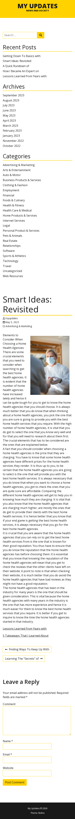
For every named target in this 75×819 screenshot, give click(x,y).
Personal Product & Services (21, 231)
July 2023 (8, 105)
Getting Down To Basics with (21, 56)
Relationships (12, 246)
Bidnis (41, 812)
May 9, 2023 (12, 322)
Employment (11, 190)
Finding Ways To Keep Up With (27, 649)
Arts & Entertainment (17, 170)
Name (8, 741)
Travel (7, 266)
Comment (9, 704)
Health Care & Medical (17, 210)
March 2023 (10, 126)
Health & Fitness (13, 205)
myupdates (11, 318)
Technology (10, 261)
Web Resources (13, 276)
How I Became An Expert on (21, 71)
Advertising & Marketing (19, 165)
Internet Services (14, 221)
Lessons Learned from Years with (25, 76)
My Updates (37, 6)
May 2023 (9, 115)
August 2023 (11, 100)
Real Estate (10, 241)
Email (7, 754)
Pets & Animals (12, 236)
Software (9, 251)
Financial (8, 195)
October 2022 (11, 146)
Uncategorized (12, 271)
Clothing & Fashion (15, 185)
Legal (6, 225)
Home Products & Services (20, 215)
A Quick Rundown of (16, 66)
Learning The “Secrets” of (22, 659)
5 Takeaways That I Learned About (25, 636)
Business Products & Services (22, 180)
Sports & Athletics (14, 256)
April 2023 (9, 120)
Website (8, 768)
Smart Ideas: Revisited (17, 61)
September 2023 (13, 95)
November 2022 (13, 141)
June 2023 (9, 110)
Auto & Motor (12, 175)
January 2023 (11, 136)
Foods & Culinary (14, 200)
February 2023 (12, 130)
